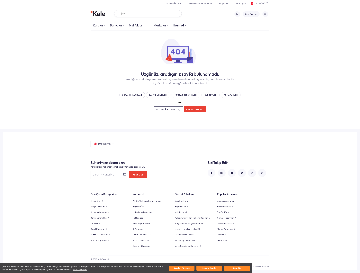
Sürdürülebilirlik (140, 240)
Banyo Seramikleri (99, 218)
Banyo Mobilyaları (99, 212)
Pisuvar (220, 234)
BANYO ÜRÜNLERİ (158, 95)
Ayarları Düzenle (182, 268)
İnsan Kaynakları (140, 223)
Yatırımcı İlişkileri (173, 3)
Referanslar (138, 229)
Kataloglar (241, 3)
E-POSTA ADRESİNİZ (103, 174)
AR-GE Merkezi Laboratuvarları (147, 201)
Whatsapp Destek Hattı (185, 240)
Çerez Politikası (80, 269)
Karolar (98, 25)
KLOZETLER (210, 95)
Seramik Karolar (132, 95)
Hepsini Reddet (209, 268)
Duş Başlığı (222, 212)
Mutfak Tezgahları (99, 240)
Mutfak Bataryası (225, 229)
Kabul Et (237, 268)
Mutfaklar (136, 25)
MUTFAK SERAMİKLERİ (186, 95)
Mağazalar (224, 3)
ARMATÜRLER (231, 95)
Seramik (221, 240)
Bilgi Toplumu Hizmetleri (260, 266)
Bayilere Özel (138, 206)
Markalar (160, 25)
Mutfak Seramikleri (99, 234)
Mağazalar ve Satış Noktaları (188, 223)
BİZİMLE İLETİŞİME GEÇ (168, 109)
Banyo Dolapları (98, 206)
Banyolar (116, 25)
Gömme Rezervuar (225, 218)
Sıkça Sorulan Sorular (184, 234)
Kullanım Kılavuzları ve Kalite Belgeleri (191, 218)
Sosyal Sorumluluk (141, 234)
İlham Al (178, 25)
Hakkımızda (138, 218)
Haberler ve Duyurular (142, 212)
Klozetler (94, 223)
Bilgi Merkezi (180, 206)
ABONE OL (138, 175)
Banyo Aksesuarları (226, 201)
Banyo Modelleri (224, 206)
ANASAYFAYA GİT (195, 109)
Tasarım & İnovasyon (142, 246)
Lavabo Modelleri (224, 223)
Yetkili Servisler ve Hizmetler (199, 3)
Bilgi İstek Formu (182, 201)
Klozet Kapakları (98, 229)
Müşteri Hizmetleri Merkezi (186, 229)
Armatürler (96, 201)
